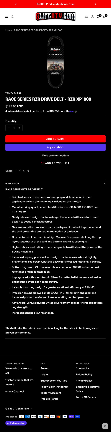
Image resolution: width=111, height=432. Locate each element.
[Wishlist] (98, 16)
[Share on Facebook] (15, 171)
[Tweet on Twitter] (24, 171)
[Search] (12, 16)
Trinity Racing (13, 93)
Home (8, 30)
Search (45, 368)
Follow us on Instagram (54, 386)
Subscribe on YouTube (54, 380)
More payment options (55, 155)
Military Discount (51, 392)
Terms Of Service (86, 397)
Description (12, 184)
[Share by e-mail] (28, 171)
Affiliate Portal (49, 398)
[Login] (92, 16)
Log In (44, 374)
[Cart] (104, 16)
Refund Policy (84, 374)
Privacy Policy (84, 380)
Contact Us (82, 368)
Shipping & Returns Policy (87, 389)
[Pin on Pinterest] (19, 171)
